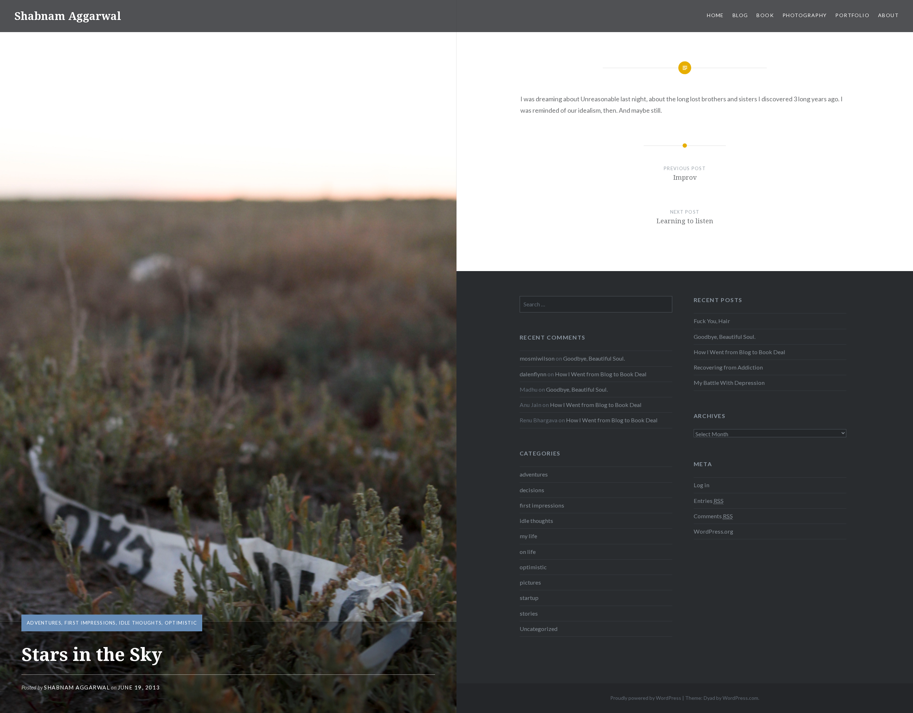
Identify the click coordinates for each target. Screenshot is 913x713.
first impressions (90, 623)
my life (528, 536)
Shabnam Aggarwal (67, 16)
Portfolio (852, 15)
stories (529, 613)
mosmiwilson (537, 358)
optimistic (181, 623)
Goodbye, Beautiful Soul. (724, 336)
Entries (709, 500)
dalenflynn (533, 374)
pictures (530, 582)
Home (715, 15)
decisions (532, 490)
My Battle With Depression (729, 382)
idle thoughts (140, 623)
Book (765, 15)
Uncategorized (538, 628)
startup (529, 597)
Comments (713, 516)
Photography (804, 15)
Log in (701, 485)
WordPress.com (740, 698)
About (888, 15)
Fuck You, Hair (712, 320)
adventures (44, 623)
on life (528, 551)
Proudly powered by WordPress (645, 698)
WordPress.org (713, 531)
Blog (740, 15)
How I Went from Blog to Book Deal (739, 351)
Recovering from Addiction (728, 367)
